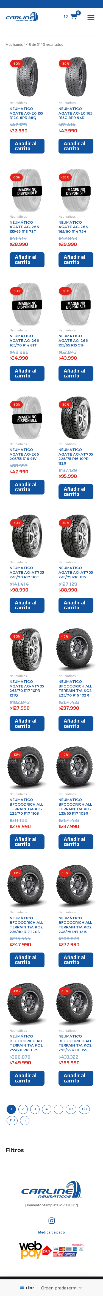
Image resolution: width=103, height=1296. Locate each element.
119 (12, 1120)
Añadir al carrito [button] (26, 146)
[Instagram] (51, 1220)
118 (84, 1109)
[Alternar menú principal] (91, 17)
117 (70, 1109)
